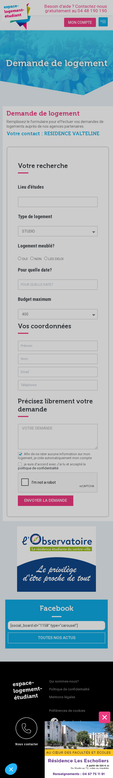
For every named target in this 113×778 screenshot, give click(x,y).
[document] (56, 389)
